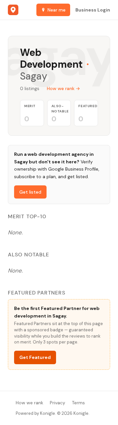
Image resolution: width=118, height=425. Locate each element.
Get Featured (35, 357)
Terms (78, 403)
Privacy (57, 403)
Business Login (92, 10)
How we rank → (63, 88)
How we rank (29, 403)
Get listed (30, 192)
